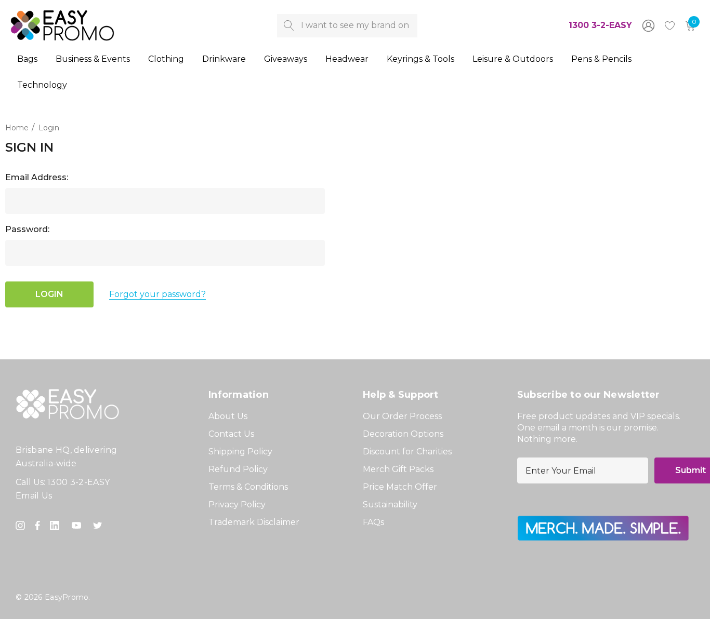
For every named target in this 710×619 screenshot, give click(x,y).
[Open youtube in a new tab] (78, 525)
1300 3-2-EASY (600, 25)
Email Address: (36, 177)
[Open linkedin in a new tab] (56, 525)
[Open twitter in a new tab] (99, 525)
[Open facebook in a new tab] (37, 525)
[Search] (288, 25)
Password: (27, 229)
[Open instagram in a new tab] (22, 525)
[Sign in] (647, 25)
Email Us (34, 496)
